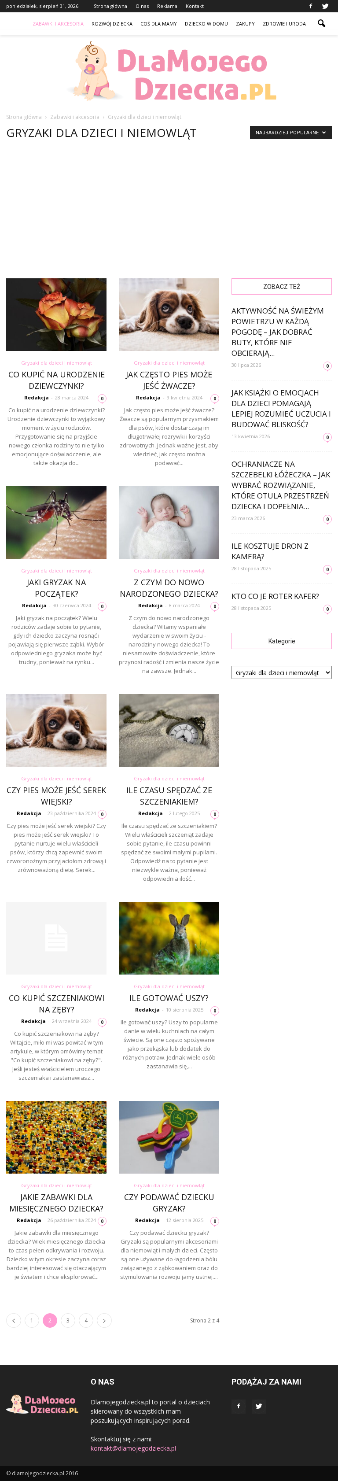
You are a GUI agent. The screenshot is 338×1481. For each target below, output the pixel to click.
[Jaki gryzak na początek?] (56, 522)
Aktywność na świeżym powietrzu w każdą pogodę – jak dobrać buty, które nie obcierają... (277, 332)
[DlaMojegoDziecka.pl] (169, 71)
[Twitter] (325, 6)
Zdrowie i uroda (284, 23)
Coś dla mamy (158, 23)
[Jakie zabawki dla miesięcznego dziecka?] (56, 1137)
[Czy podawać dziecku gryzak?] (169, 1137)
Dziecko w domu (206, 23)
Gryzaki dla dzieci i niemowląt (56, 362)
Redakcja (36, 397)
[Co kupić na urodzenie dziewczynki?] (56, 314)
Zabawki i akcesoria (58, 23)
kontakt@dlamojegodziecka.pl (133, 1448)
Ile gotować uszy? (169, 998)
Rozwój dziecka (112, 23)
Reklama (167, 6)
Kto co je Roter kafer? (275, 596)
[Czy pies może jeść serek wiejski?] (56, 730)
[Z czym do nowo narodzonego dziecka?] (169, 522)
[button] (321, 23)
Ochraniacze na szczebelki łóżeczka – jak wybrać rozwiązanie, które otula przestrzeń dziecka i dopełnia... (280, 485)
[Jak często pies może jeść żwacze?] (169, 314)
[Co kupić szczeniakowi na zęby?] (56, 938)
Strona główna (110, 6)
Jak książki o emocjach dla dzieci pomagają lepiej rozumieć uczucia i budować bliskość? (281, 408)
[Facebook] (310, 6)
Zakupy (245, 23)
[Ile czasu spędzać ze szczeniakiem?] (169, 730)
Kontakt (195, 6)
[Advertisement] (169, 212)
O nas (142, 6)
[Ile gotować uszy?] (169, 938)
